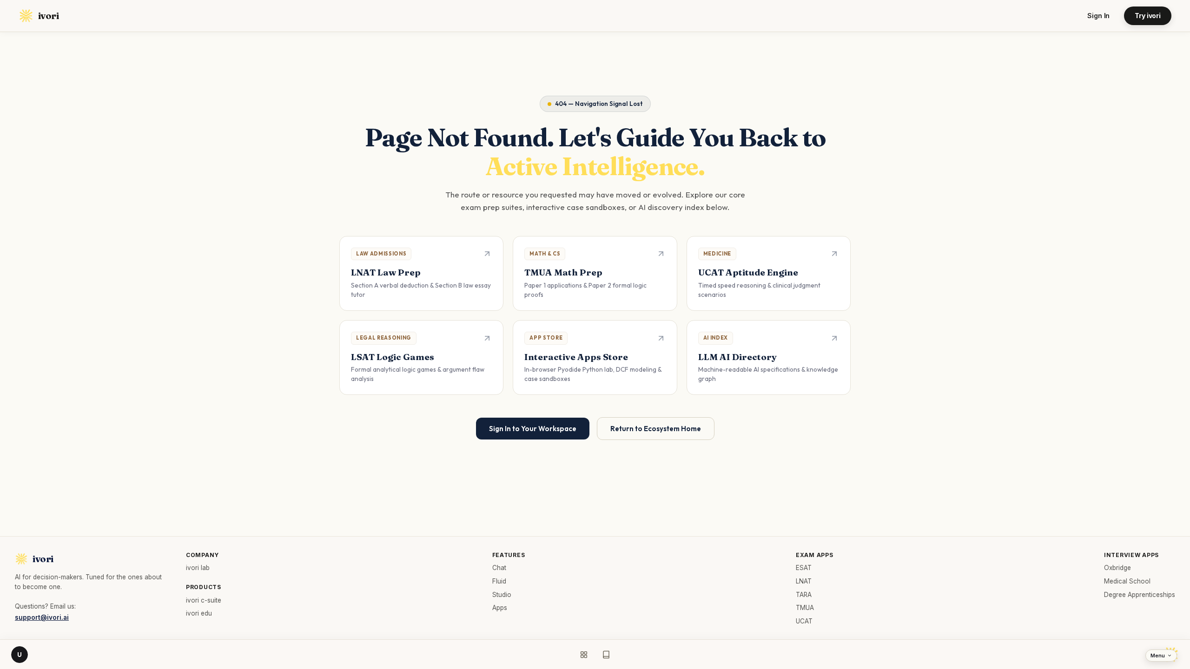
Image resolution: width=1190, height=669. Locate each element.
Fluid (499, 581)
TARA (804, 594)
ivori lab (198, 567)
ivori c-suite (203, 600)
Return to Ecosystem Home (655, 428)
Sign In (1098, 16)
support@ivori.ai (42, 617)
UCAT (804, 621)
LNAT (804, 581)
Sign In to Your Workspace (532, 428)
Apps (499, 607)
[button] (421, 273)
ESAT (804, 567)
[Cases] (606, 654)
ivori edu (199, 613)
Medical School (1127, 581)
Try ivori (1148, 16)
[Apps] (584, 654)
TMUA (805, 607)
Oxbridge (1117, 567)
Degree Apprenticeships (1139, 594)
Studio (501, 594)
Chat (499, 567)
